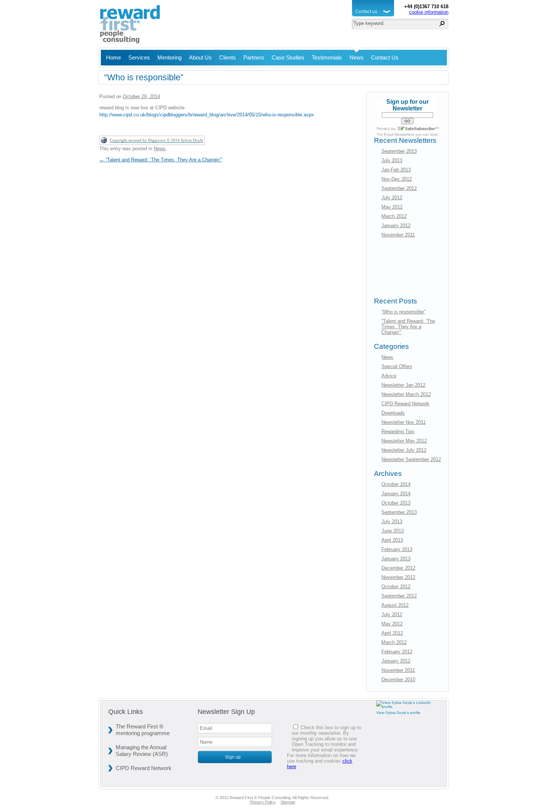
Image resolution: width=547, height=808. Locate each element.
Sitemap (288, 802)
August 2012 (395, 605)
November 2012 (398, 577)
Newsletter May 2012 (404, 441)
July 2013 (391, 160)
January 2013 (395, 558)
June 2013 (392, 531)
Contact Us (385, 57)
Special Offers (396, 366)
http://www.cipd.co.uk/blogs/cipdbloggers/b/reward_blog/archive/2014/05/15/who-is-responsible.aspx (206, 115)
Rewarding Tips (398, 431)
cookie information (428, 12)
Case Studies (288, 57)
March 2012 (394, 216)
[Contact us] (374, 16)
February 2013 (396, 549)
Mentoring (169, 57)
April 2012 (392, 633)
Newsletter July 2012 (403, 450)
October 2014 (395, 484)
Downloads (393, 413)
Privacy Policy (263, 802)
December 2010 (398, 679)
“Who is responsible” (403, 312)
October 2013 (395, 503)
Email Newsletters (399, 134)
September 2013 (399, 151)
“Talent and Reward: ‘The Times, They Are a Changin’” (160, 159)
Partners (253, 57)
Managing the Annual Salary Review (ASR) (142, 750)
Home (113, 57)
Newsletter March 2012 (406, 394)
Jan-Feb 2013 (396, 170)
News (356, 57)
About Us (200, 57)
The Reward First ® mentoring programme (143, 729)
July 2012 (391, 197)
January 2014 (395, 493)
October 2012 (395, 586)
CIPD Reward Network (405, 403)
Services (139, 57)
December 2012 (398, 568)
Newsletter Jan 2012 (403, 385)
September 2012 (399, 188)
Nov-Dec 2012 (396, 179)
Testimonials (327, 57)
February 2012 (396, 651)
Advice (388, 376)
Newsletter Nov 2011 (403, 422)
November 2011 (398, 235)
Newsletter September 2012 (411, 459)
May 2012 (392, 207)
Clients (227, 57)
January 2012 (395, 225)
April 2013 (392, 540)
